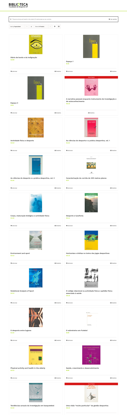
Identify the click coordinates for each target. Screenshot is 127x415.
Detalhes (58, 71)
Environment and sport (20, 253)
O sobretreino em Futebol (76, 330)
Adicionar (14, 71)
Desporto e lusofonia (74, 216)
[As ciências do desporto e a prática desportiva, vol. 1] (91, 127)
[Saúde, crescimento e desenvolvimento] (91, 355)
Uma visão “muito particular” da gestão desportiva (87, 406)
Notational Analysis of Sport (22, 291)
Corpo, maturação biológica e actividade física (30, 216)
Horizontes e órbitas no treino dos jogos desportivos (87, 253)
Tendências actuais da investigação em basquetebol (32, 406)
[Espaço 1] (91, 46)
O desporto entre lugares (21, 330)
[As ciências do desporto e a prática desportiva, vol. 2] (35, 165)
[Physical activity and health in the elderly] (35, 355)
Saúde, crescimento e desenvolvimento (82, 368)
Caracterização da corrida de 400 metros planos (86, 178)
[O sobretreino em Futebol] (91, 317)
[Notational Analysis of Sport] (35, 278)
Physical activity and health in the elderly (28, 368)
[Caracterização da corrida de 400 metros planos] (91, 165)
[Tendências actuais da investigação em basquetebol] (35, 393)
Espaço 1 (69, 61)
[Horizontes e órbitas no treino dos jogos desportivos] (91, 240)
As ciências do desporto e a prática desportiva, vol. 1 (88, 141)
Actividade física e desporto (22, 141)
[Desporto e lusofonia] (91, 203)
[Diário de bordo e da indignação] (35, 44)
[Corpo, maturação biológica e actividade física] (35, 203)
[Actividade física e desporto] (35, 127)
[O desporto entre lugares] (35, 317)
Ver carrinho (113, 19)
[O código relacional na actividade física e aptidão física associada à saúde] (91, 278)
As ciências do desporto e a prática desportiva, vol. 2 (33, 178)
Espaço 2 (14, 103)
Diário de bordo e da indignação (24, 57)
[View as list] (59, 26)
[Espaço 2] (35, 88)
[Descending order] (31, 26)
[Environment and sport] (35, 240)
